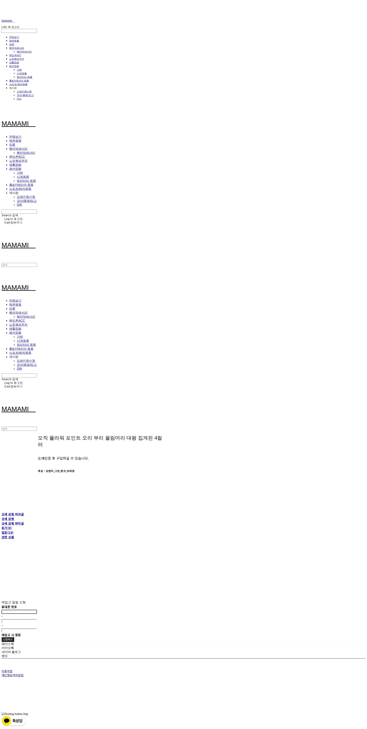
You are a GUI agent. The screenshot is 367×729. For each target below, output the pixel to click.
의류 (11, 44)
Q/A (19, 98)
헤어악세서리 (16, 48)
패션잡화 (14, 66)
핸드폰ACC (15, 55)
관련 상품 (8, 537)
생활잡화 (14, 62)
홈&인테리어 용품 (19, 80)
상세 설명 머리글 (13, 514)
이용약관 (7, 671)
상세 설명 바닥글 (13, 523)
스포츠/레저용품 (18, 84)
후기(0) (7, 528)
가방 (19, 69)
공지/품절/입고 (25, 95)
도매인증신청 (24, 91)
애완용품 (14, 40)
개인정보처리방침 (13, 675)
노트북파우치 (16, 59)
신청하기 (8, 639)
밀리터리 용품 (24, 77)
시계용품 (22, 73)
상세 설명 (8, 518)
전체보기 (14, 37)
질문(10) (8, 532)
